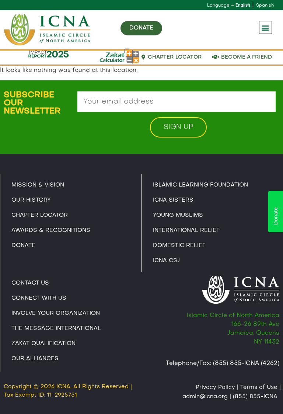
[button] (265, 27)
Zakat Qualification (43, 343)
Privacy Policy (215, 387)
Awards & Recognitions (50, 230)
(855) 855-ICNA (255, 396)
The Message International (56, 328)
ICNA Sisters (173, 200)
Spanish (265, 5)
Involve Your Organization (55, 313)
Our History (31, 200)
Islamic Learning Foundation (200, 185)
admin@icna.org (205, 396)
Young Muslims (178, 215)
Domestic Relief (179, 245)
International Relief (186, 230)
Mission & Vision (37, 185)
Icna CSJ (166, 260)
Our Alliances (35, 358)
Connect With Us (38, 298)
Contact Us (30, 283)
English (242, 5)
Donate (23, 245)
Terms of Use (258, 387)
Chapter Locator (39, 215)
